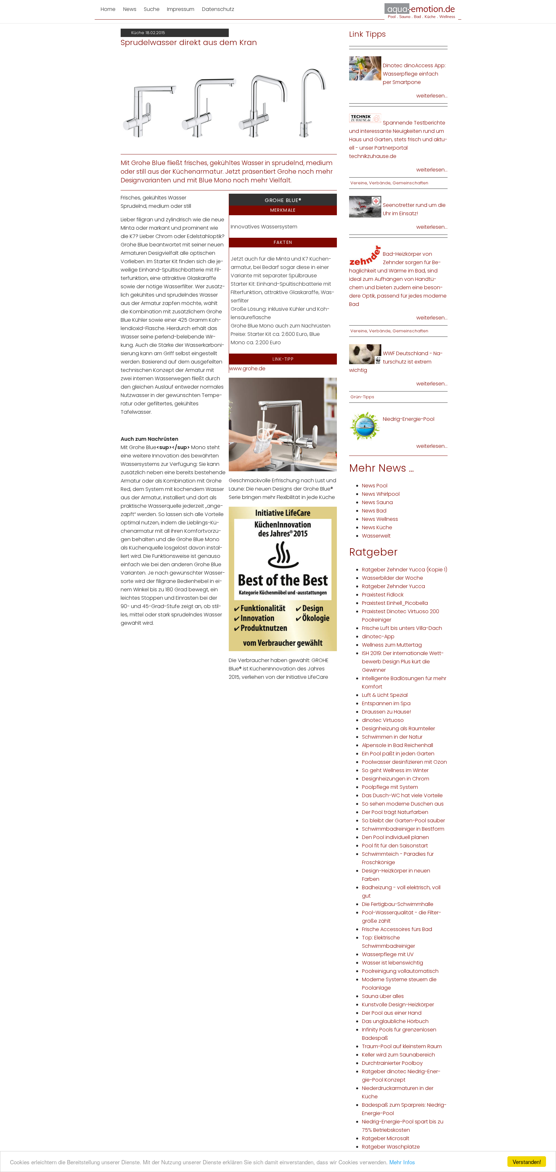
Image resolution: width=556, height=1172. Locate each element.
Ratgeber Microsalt (385, 1138)
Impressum (180, 9)
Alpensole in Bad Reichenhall (397, 745)
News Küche (377, 527)
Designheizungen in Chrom (395, 778)
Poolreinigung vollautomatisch (400, 971)
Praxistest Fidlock (382, 594)
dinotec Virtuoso (383, 720)
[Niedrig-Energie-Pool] (365, 425)
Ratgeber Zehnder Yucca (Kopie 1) (404, 569)
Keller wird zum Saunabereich (398, 1054)
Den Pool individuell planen (395, 837)
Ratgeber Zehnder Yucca (393, 586)
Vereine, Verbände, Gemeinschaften (389, 183)
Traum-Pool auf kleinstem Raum (402, 1046)
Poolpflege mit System (390, 787)
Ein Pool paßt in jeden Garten (398, 753)
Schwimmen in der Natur (392, 737)
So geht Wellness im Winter (395, 770)
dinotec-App (378, 636)
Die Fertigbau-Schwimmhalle (397, 904)
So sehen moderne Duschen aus (403, 803)
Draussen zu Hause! (386, 711)
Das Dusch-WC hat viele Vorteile (402, 795)
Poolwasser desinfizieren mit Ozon (404, 762)
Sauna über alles (383, 996)
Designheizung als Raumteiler (398, 728)
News (129, 9)
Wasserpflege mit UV (388, 954)
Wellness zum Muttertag (392, 645)
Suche (152, 9)
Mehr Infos (402, 1162)
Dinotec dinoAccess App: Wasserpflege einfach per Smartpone (414, 74)
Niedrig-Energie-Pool (408, 419)
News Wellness (380, 519)
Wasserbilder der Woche (392, 578)
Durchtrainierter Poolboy (392, 1063)
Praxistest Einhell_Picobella (395, 603)
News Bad (374, 510)
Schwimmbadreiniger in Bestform (403, 829)
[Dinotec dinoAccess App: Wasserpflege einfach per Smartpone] (365, 68)
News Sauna (377, 502)
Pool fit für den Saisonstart (395, 845)
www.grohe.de (247, 368)
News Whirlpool (381, 494)
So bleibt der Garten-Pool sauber (403, 820)
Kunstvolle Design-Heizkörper (398, 1004)
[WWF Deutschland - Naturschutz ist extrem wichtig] (365, 353)
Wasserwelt (376, 536)
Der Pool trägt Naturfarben (395, 812)
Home (108, 9)
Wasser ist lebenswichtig (392, 962)
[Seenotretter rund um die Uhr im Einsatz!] (365, 206)
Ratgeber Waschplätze (391, 1146)
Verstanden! (527, 1162)
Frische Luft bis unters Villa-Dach (402, 628)
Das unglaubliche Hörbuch (395, 1021)
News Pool (374, 485)
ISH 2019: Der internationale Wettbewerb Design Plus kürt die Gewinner (403, 662)
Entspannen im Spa (386, 703)
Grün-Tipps (362, 397)
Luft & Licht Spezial (385, 695)
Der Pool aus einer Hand (392, 1013)
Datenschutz (218, 9)
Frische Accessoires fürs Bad (397, 929)
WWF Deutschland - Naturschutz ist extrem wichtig (396, 362)
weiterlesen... (432, 95)
